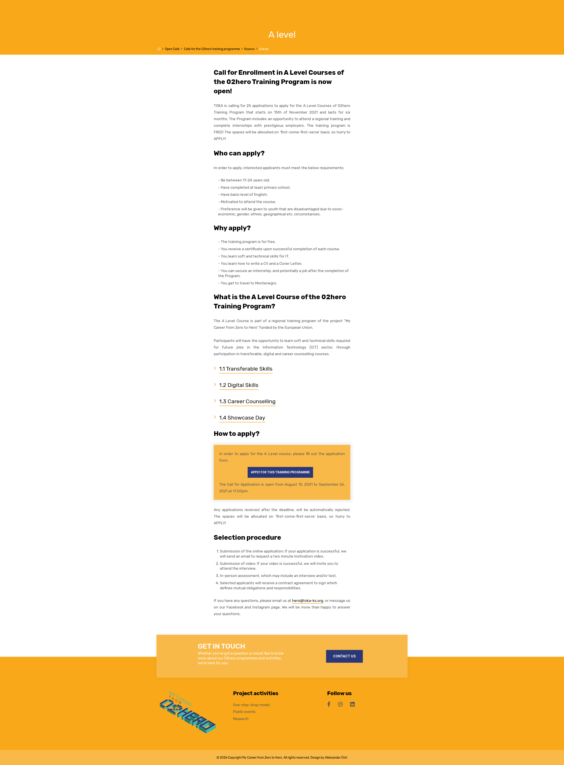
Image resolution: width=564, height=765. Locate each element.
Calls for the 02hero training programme (212, 49)
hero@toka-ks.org (307, 600)
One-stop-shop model (251, 705)
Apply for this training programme (280, 472)
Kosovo (249, 49)
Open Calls (172, 49)
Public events (244, 712)
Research (241, 719)
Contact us (344, 656)
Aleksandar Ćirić (336, 757)
